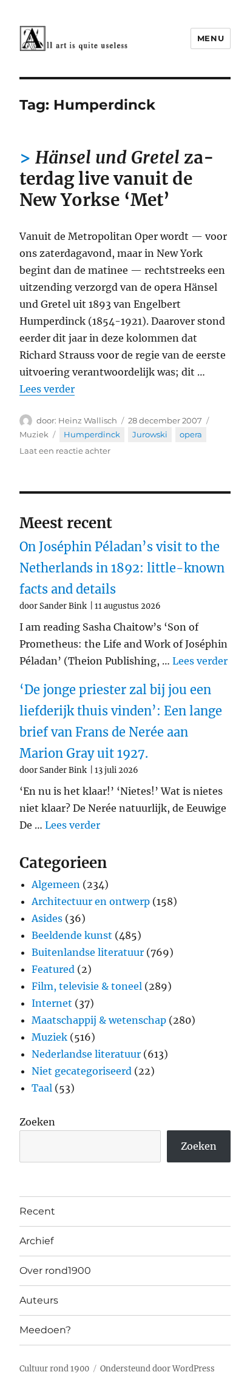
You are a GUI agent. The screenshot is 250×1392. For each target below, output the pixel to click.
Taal (42, 1088)
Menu (210, 38)
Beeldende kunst (72, 935)
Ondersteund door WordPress (157, 1369)
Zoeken (37, 1122)
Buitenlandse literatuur (88, 952)
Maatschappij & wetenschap (99, 1020)
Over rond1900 (55, 1270)
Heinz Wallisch (87, 420)
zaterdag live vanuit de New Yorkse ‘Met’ (116, 179)
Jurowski (149, 434)
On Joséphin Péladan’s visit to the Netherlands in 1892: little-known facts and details (122, 568)
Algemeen (56, 884)
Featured (53, 969)
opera (191, 434)
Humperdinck (92, 434)
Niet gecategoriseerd (82, 1071)
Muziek (34, 434)
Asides (47, 918)
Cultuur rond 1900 (54, 1369)
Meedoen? (45, 1330)
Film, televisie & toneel (87, 986)
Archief (36, 1241)
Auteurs (38, 1300)
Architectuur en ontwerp (91, 901)
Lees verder (47, 389)
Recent (37, 1211)
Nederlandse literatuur (86, 1054)
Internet (52, 1003)
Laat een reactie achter (64, 451)
